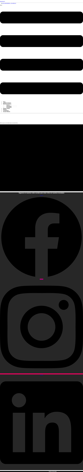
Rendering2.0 (2, 1)
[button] (41, 52)
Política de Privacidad (53, 471)
